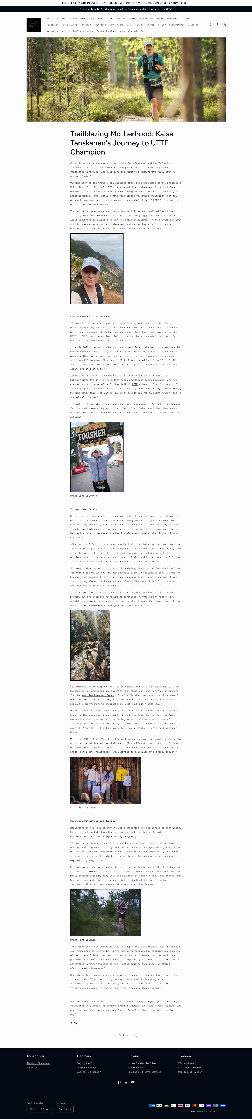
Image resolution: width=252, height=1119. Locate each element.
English (63, 1109)
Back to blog (128, 1035)
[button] (210, 25)
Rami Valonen (87, 807)
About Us (32, 1067)
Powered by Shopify (216, 1111)
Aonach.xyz (202, 1111)
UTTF (135, 384)
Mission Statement (38, 1063)
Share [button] (77, 1023)
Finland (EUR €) (39, 1109)
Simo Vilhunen (88, 495)
